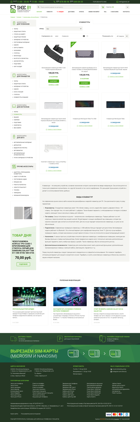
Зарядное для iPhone (69, 389)
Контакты (126, 11)
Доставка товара (25, 337)
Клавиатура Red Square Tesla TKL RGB (84, 118)
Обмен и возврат (93, 11)
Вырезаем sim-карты (34, 351)
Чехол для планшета (38, 389)
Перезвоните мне (99, 2)
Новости (49, 11)
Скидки (61, 11)
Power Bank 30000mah (94, 393)
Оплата (81, 11)
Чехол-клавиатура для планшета (42, 393)
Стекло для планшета (39, 391)
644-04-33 (76, 2)
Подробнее (23, 264)
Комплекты (17, 125)
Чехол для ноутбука (38, 395)
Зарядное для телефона (70, 383)
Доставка (71, 11)
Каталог (39, 11)
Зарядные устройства (21, 39)
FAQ (105, 11)
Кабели (16, 45)
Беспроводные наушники (95, 383)
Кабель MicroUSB (68, 393)
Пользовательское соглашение (30, 414)
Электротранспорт (20, 187)
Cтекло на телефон (38, 383)
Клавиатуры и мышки (21, 97)
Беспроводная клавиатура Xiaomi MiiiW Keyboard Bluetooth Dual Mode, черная (115, 68)
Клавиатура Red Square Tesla (115, 118)
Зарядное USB (67, 385)
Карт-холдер (18, 66)
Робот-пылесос (117, 393)
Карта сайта (14, 414)
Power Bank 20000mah (94, 391)
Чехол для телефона (16, 383)
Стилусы (17, 53)
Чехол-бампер (14, 389)
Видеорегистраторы (20, 147)
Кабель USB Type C (68, 395)
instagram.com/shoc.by (119, 371)
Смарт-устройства (20, 176)
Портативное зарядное (94, 387)
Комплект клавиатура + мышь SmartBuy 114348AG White (53, 162)
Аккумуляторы (19, 61)
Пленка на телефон (38, 385)
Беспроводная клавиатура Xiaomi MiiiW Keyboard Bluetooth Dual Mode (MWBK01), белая (53, 120)
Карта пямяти (91, 397)
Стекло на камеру (37, 387)
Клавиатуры (18, 114)
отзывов (116, 419)
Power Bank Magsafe (93, 395)
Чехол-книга (14, 385)
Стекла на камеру (19, 34)
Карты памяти (18, 47)
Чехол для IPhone (15, 397)
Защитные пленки (20, 37)
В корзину (53, 81)
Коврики (16, 120)
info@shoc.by (124, 2)
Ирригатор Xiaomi (117, 387)
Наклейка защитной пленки (118, 337)
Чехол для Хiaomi (15, 395)
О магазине (114, 11)
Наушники (17, 50)
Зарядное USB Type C (69, 387)
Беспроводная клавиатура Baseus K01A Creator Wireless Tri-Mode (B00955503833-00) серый (84, 69)
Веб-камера (17, 128)
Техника (16, 190)
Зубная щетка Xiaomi (118, 385)
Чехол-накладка (15, 387)
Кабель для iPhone (68, 391)
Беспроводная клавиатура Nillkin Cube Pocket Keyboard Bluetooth (54, 68)
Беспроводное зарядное (94, 385)
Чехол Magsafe (15, 393)
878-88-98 (62, 2)
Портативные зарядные (21, 42)
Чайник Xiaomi (116, 383)
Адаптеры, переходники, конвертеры (22, 173)
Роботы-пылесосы (20, 184)
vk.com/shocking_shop (119, 369)
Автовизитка (116, 391)
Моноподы (17, 55)
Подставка (17, 63)
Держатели (17, 145)
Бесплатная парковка (73, 337)
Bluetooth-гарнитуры (21, 58)
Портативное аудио (20, 179)
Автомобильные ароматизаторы (19, 154)
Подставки (17, 122)
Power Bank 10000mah (94, 389)
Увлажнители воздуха (21, 195)
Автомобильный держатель (121, 389)
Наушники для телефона (40, 397)
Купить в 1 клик (54, 84)
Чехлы (16, 29)
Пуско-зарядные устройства (23, 157)
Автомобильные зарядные (23, 142)
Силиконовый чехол (16, 391)
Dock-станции (18, 92)
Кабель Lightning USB (69, 397)
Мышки (16, 117)
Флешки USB (18, 182)
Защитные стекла (20, 31)
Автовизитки (18, 150)
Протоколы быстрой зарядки (23, 309)
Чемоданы (17, 192)
